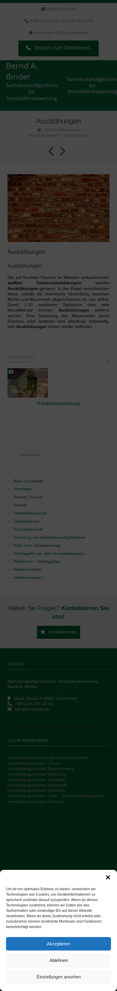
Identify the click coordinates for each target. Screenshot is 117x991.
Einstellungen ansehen (59, 976)
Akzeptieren (58, 943)
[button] (108, 877)
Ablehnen (59, 960)
